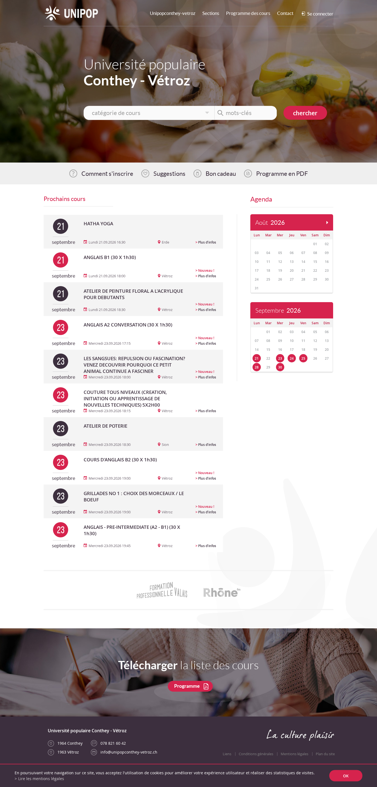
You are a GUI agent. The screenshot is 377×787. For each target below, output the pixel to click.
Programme (187, 686)
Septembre (278, 310)
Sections (210, 13)
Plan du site (325, 754)
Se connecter (320, 13)
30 (280, 367)
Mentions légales (294, 754)
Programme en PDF (282, 173)
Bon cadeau (221, 173)
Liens (227, 754)
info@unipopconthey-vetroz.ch (128, 752)
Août (270, 222)
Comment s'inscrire (107, 173)
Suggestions (169, 173)
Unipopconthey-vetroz (172, 13)
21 (257, 358)
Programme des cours (248, 13)
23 (280, 358)
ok (346, 775)
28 (257, 367)
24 (292, 358)
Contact (285, 13)
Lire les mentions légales (41, 778)
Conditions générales (256, 754)
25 (303, 358)
